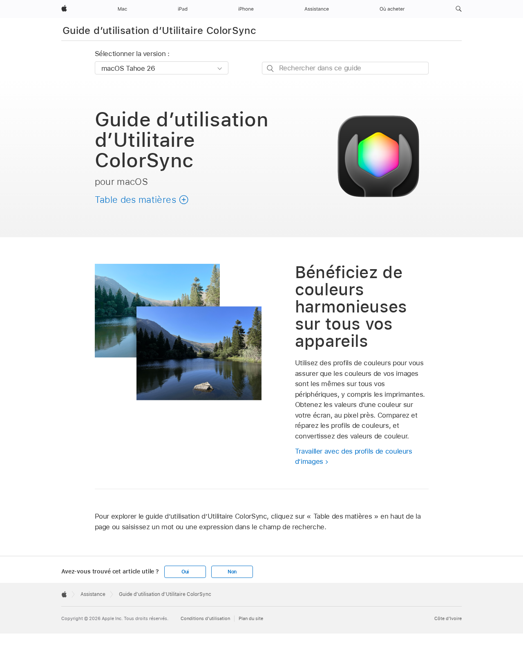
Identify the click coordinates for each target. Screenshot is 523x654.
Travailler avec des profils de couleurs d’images (353, 456)
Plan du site (251, 618)
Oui (185, 572)
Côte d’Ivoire (448, 618)
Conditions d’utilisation (205, 618)
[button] (458, 9)
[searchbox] (345, 68)
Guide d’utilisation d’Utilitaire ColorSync (159, 30)
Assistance (92, 594)
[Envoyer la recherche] (270, 68)
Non (232, 572)
